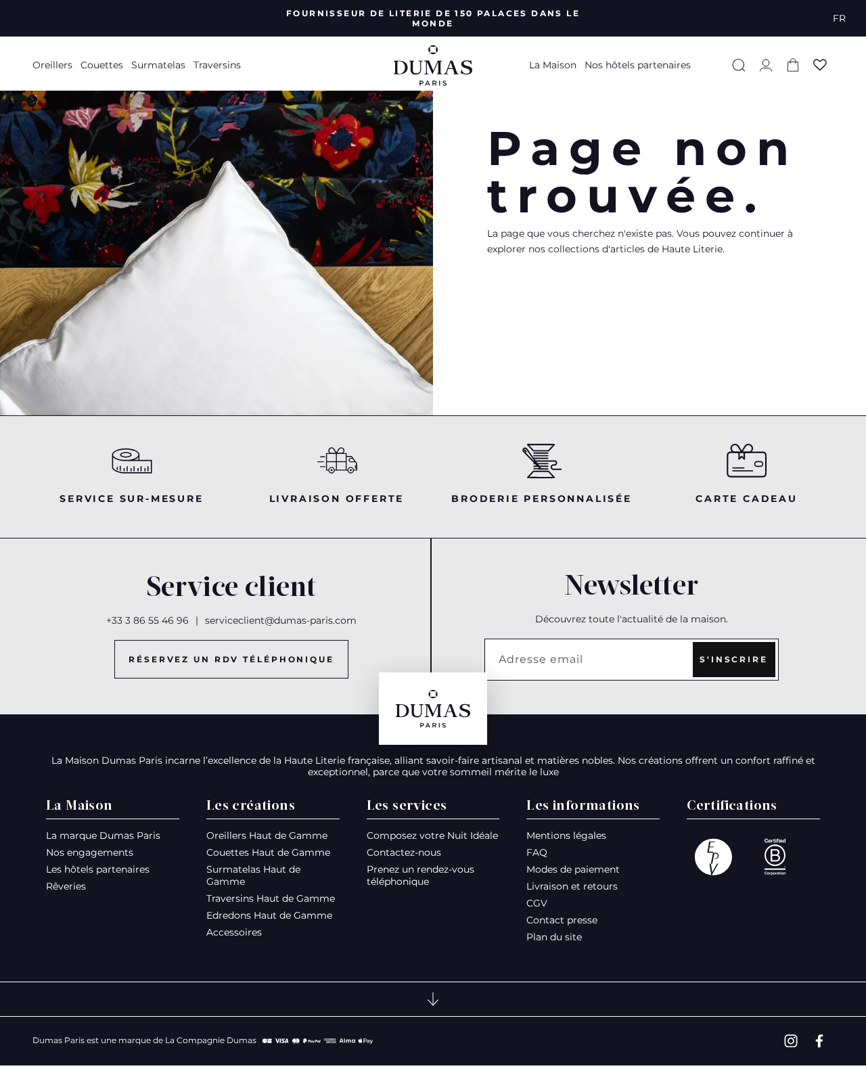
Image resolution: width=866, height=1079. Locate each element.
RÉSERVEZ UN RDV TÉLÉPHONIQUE (231, 659)
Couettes (102, 65)
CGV (536, 903)
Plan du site (554, 937)
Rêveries (66, 886)
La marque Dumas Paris (103, 835)
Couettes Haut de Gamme (268, 852)
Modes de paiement (573, 869)
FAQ (536, 852)
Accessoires (234, 932)
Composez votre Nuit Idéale (432, 835)
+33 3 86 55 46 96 (147, 620)
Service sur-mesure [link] (131, 498)
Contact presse (561, 920)
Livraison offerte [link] (337, 498)
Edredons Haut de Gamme (269, 915)
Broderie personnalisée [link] (541, 498)
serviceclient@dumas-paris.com (281, 620)
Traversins (217, 65)
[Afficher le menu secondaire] (433, 999)
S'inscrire (734, 659)
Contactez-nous (404, 852)
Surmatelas (158, 65)
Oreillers (52, 65)
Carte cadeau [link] (747, 498)
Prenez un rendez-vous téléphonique (420, 875)
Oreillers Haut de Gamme (266, 835)
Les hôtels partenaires (98, 869)
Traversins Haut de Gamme (270, 898)
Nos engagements (89, 852)
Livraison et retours (572, 886)
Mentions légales (566, 835)
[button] (54, 65)
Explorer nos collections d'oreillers (630, 282)
